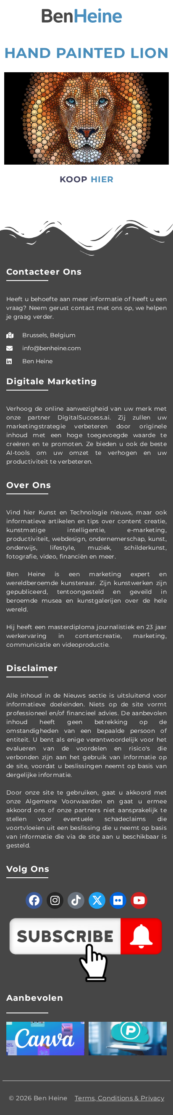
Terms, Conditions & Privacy (119, 1098)
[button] (10, 15)
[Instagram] (55, 900)
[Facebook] (34, 900)
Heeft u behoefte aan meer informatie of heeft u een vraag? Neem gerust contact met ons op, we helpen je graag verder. (86, 307)
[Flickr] (118, 900)
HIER (102, 179)
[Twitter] (97, 900)
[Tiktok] (76, 900)
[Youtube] (139, 900)
